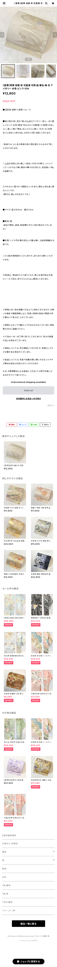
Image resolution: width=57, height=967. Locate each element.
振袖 (4, 868)
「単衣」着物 (7, 902)
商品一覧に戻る (28, 923)
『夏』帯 (5, 894)
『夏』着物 (6, 885)
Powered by (25, 941)
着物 (4, 852)
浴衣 (4, 877)
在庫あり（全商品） (10, 843)
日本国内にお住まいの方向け (28, 398)
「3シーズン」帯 (8, 910)
